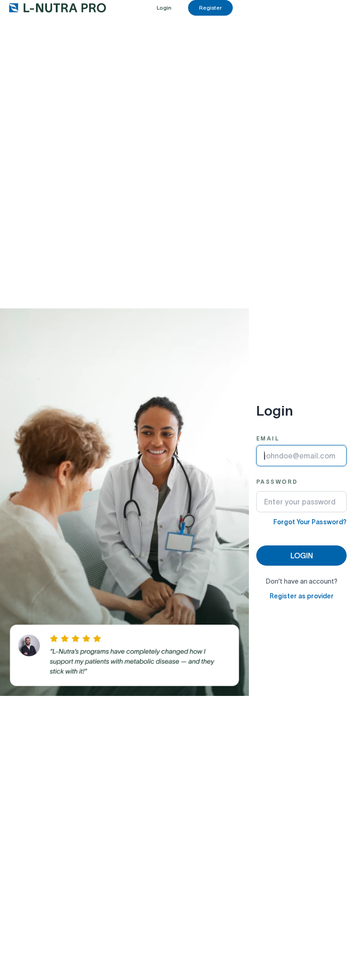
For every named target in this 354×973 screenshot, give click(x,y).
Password (277, 482)
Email (267, 438)
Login (164, 8)
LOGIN (301, 555)
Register (210, 8)
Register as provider (302, 596)
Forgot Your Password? (310, 522)
